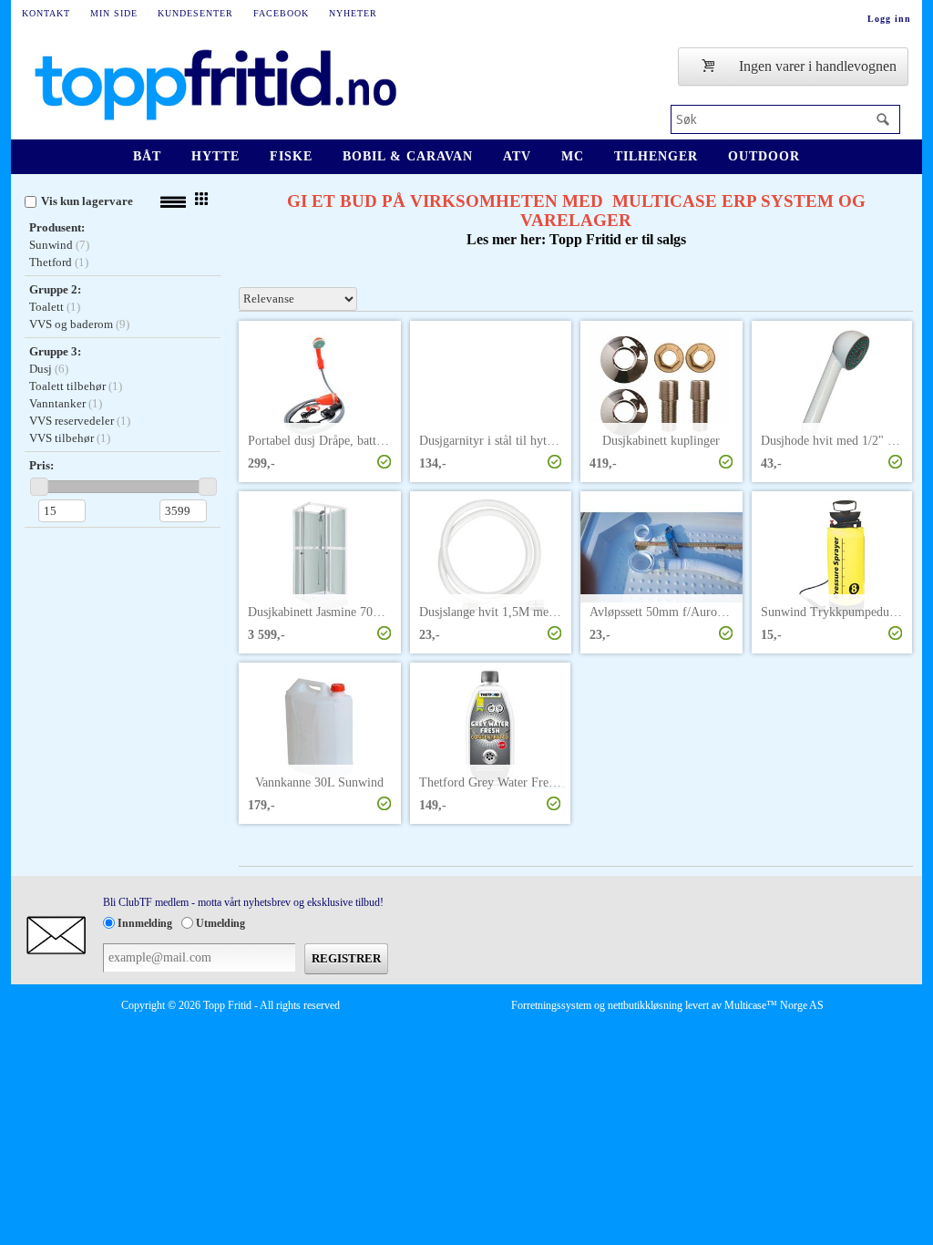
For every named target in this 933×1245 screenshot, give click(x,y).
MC (572, 156)
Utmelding (220, 923)
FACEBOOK (281, 13)
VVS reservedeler (71, 420)
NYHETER (353, 13)
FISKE (291, 156)
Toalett (46, 307)
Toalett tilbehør (67, 386)
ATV (517, 156)
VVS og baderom (71, 324)
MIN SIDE (114, 13)
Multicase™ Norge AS (774, 1005)
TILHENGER (656, 156)
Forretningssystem (551, 1005)
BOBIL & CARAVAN (408, 156)
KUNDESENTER (195, 13)
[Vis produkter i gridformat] (201, 198)
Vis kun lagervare (87, 201)
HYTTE (215, 156)
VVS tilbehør (61, 438)
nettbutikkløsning (645, 1005)
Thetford (50, 262)
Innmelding (145, 923)
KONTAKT (46, 13)
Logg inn (889, 19)
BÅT (147, 156)
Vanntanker (57, 403)
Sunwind (51, 245)
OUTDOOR (764, 156)
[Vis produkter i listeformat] (173, 202)
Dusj (40, 369)
